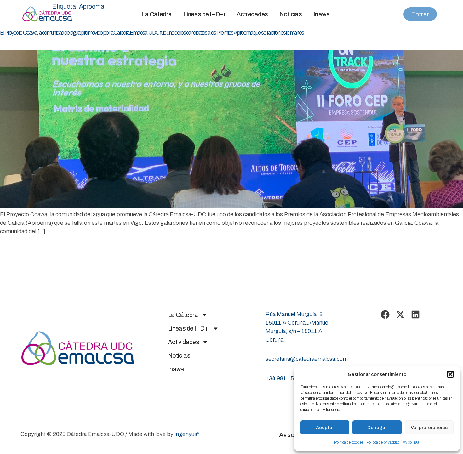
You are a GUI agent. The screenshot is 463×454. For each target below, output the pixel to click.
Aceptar (325, 427)
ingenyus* (186, 434)
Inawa (321, 14)
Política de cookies (348, 442)
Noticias (290, 14)
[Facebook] (385, 314)
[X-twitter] (400, 314)
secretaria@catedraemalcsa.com (307, 359)
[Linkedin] (415, 314)
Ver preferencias (429, 427)
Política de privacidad (383, 442)
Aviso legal (411, 442)
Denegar (377, 427)
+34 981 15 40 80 (287, 378)
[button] (450, 374)
